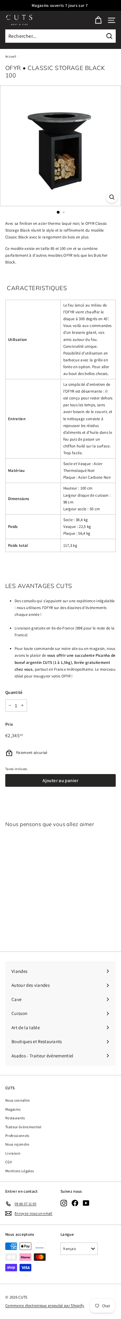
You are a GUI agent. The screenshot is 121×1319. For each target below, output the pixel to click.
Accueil (10, 56)
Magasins (13, 1109)
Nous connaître (17, 1100)
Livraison (12, 1153)
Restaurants (15, 1118)
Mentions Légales (19, 1171)
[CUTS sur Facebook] (75, 1202)
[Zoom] (112, 197)
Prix (9, 724)
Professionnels (17, 1135)
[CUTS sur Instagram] (63, 1202)
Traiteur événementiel (23, 1127)
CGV (8, 1162)
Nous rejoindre (17, 1144)
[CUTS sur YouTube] (86, 1202)
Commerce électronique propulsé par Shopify (44, 1305)
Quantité (14, 692)
